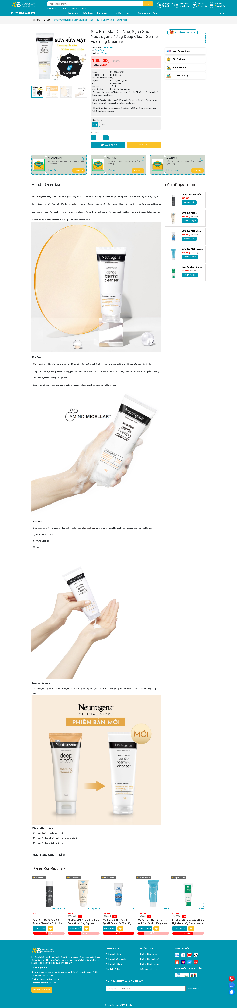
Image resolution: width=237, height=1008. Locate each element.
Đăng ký (166, 6)
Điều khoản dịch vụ (148, 969)
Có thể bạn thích (180, 185)
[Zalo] (177, 955)
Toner (73, 8)
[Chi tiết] (83, 159)
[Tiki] (189, 962)
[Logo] (23, 5)
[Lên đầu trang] (231, 998)
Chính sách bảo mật (114, 954)
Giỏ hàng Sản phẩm (220, 4)
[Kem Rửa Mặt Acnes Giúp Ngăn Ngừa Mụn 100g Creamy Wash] (173, 272)
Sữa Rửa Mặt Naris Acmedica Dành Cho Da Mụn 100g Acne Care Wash (192, 249)
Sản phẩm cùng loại (48, 869)
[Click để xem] (59, 56)
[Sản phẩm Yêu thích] (194, 5)
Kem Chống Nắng (53, 8)
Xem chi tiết (189, 202)
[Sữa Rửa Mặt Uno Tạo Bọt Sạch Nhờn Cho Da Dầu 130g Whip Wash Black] (173, 236)
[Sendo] (196, 962)
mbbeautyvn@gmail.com (48, 979)
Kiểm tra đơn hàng (147, 13)
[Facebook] (183, 955)
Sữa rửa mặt (38, 364)
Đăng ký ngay (194, 988)
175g (102, 124)
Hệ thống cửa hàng (41, 990)
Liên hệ (129, 13)
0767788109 (47, 975)
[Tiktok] (196, 955)
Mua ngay (144, 145)
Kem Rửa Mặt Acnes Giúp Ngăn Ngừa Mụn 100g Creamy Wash (192, 267)
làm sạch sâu (89, 528)
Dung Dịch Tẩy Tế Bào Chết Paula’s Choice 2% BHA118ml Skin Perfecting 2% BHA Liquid (193, 194)
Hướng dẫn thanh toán (150, 959)
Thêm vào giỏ (190, 220)
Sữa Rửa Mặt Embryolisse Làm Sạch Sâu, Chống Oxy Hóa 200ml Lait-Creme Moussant (193, 212)
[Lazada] (183, 962)
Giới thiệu (88, 13)
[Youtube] (189, 955)
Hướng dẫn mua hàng (149, 954)
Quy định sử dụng (113, 969)
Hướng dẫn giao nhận (149, 964)
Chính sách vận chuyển (116, 959)
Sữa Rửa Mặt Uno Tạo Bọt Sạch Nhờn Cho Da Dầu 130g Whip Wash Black (192, 231)
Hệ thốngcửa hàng (184, 4)
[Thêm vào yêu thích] (50, 928)
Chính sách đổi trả (114, 964)
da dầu (44, 833)
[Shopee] (177, 962)
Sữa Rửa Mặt (81, 8)
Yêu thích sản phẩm (203, 4)
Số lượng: (95, 132)
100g (95, 124)
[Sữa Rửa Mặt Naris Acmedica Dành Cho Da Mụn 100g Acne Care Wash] (173, 254)
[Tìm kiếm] (148, 3)
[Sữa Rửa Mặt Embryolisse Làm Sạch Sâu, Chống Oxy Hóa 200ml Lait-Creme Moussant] (173, 218)
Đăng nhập (168, 3)
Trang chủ (73, 13)
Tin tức (117, 13)
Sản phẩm (102, 13)
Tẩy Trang (66, 8)
